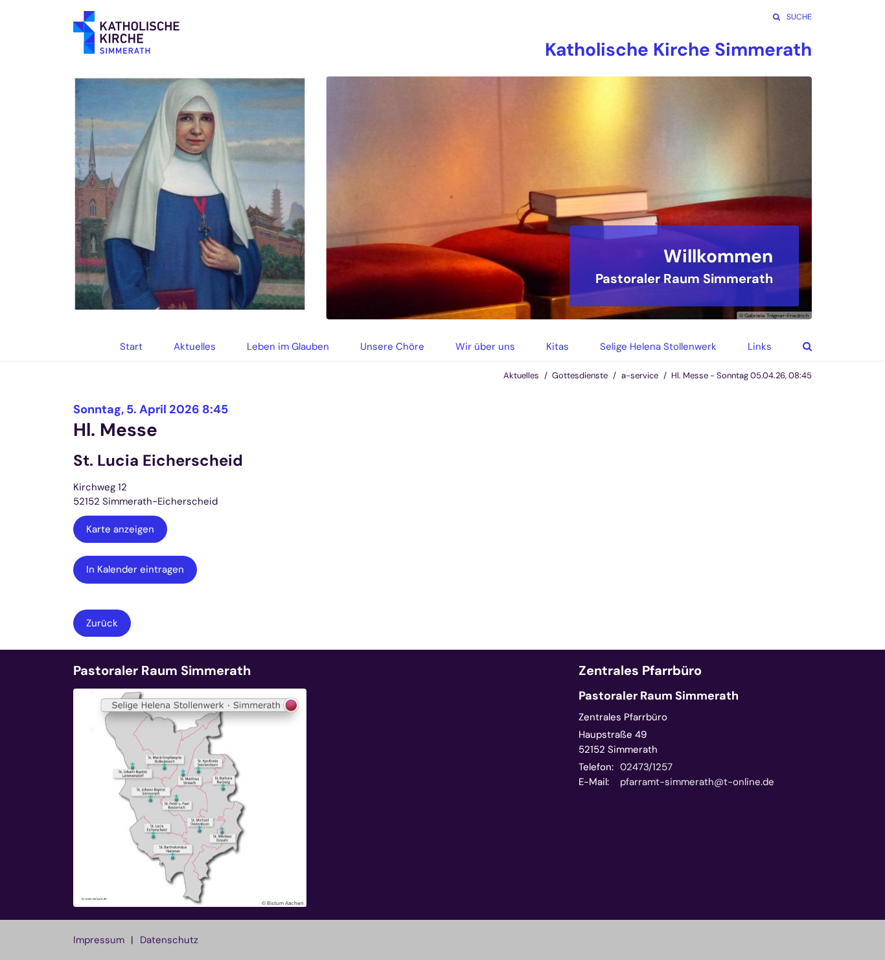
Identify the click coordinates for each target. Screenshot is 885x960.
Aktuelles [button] (195, 346)
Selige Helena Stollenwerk (658, 346)
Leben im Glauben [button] (288, 346)
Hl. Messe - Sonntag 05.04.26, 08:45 (741, 375)
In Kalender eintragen (135, 569)
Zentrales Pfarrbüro (640, 671)
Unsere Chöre (392, 346)
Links (760, 346)
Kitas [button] (557, 346)
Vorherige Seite (352, 198)
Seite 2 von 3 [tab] (569, 306)
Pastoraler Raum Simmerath (162, 671)
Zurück (102, 623)
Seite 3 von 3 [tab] (591, 306)
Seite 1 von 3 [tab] (546, 306)
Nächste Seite (786, 198)
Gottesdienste (580, 375)
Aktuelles (521, 375)
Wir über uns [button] (485, 346)
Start (131, 346)
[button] (797, 346)
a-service (639, 375)
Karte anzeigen (120, 529)
